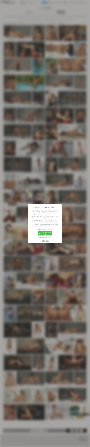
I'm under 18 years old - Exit (45, 237)
